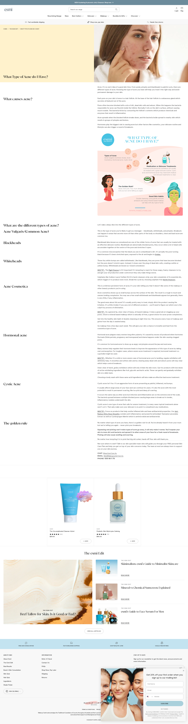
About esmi (7, 659)
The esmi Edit (14, 29)
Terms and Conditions (151, 714)
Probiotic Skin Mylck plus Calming (108, 531)
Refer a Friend (47, 659)
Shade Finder (8, 685)
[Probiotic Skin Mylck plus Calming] (117, 501)
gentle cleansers (169, 280)
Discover (134, 16)
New (67, 16)
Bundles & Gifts (119, 16)
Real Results (7, 666)
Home (5, 29)
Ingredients (7, 681)
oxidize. (158, 254)
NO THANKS (164, 709)
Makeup (103, 16)
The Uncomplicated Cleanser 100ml (62, 531)
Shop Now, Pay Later (49, 670)
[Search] (116, 9)
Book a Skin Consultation (12, 670)
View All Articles (94, 631)
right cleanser (114, 270)
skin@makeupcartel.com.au (113, 456)
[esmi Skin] (8, 9)
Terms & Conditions (88, 709)
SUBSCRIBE (164, 704)
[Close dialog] (183, 670)
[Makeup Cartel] (94, 703)
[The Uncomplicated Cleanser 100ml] (70, 501)
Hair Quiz (6, 677)
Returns (44, 677)
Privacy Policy (174, 714)
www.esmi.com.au (110, 453)
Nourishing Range (54, 16)
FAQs (43, 666)
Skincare (90, 16)
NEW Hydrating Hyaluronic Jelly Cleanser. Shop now (93, 2)
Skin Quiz (6, 674)
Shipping (45, 674)
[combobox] (149, 696)
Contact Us (45, 663)
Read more (48, 619)
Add (86, 541)
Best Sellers (76, 16)
